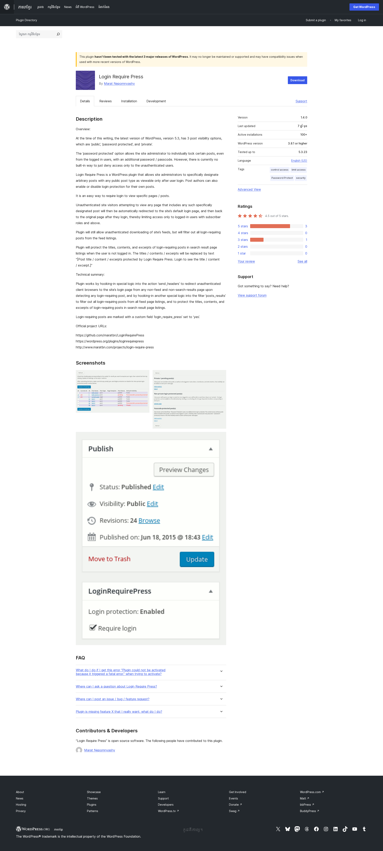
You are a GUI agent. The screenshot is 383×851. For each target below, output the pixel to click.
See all (302, 261)
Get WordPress (364, 7)
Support (301, 101)
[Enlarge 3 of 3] (221, 437)
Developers (166, 804)
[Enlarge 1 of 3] (144, 375)
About (20, 792)
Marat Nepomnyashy (119, 83)
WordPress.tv (168, 811)
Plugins (91, 804)
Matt (304, 798)
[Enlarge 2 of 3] (221, 375)
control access (279, 169)
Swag (234, 811)
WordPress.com (312, 792)
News (19, 798)
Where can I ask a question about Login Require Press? (116, 686)
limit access (299, 169)
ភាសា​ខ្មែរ (58, 829)
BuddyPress (309, 811)
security (301, 177)
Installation (129, 101)
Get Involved (237, 792)
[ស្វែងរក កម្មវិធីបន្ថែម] (58, 34)
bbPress (307, 804)
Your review (246, 261)
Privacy (21, 811)
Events (233, 798)
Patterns (92, 811)
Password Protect (282, 177)
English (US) (299, 160)
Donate (235, 804)
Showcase (94, 792)
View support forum (252, 295)
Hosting (21, 804)
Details (85, 101)
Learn (161, 792)
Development (156, 101)
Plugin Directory (26, 20)
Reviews (105, 101)
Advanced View (249, 189)
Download (297, 80)
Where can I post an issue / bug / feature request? (112, 699)
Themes (92, 798)
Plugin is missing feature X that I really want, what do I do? (119, 712)
